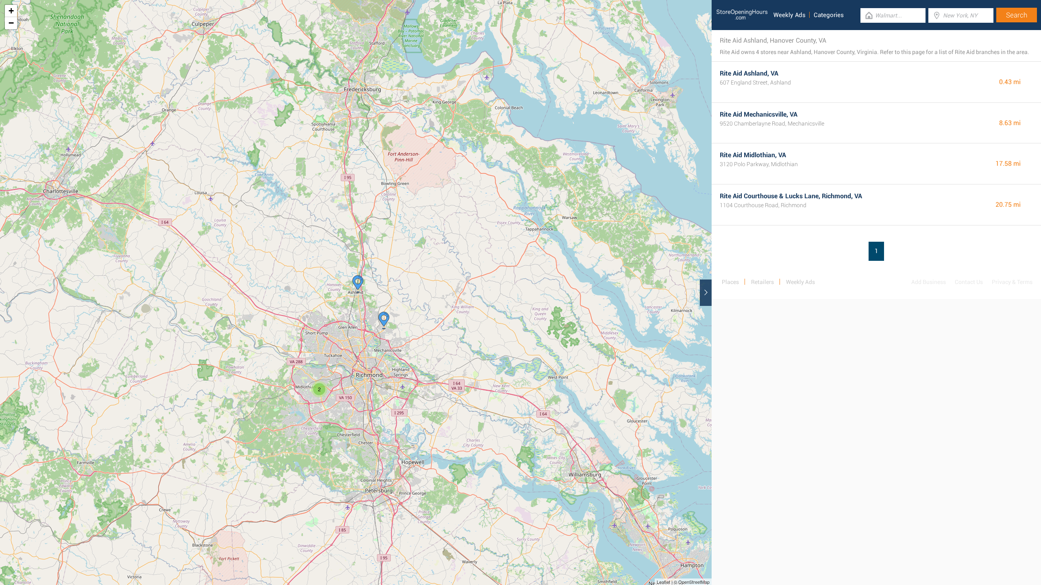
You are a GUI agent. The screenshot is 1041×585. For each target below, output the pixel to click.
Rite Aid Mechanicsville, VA (758, 114)
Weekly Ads (789, 15)
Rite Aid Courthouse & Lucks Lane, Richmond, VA (791, 196)
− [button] (11, 23)
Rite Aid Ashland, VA (749, 73)
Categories (829, 15)
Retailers (762, 282)
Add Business (928, 282)
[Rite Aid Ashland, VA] (358, 284)
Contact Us (969, 282)
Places (730, 282)
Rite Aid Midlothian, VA (753, 155)
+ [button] (11, 11)
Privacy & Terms (1012, 282)
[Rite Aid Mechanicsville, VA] (384, 321)
